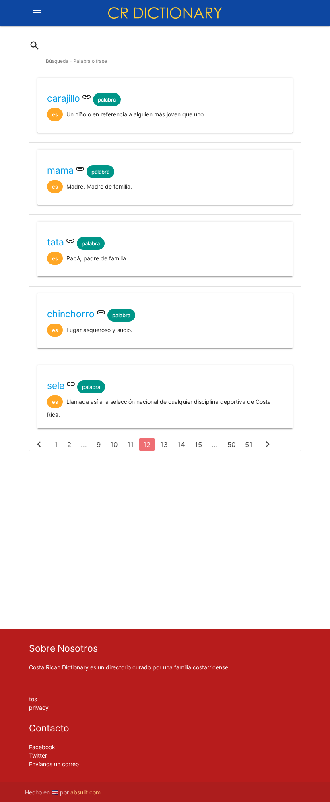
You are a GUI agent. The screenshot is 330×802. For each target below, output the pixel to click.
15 (198, 444)
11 (130, 444)
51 (248, 444)
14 (181, 444)
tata (55, 242)
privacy (39, 707)
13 (164, 444)
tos (33, 699)
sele (55, 385)
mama (60, 170)
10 (114, 444)
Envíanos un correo (54, 763)
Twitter (38, 755)
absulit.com (85, 792)
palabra (107, 99)
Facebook (42, 747)
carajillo (63, 98)
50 (231, 444)
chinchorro (71, 314)
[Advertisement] (165, 482)
